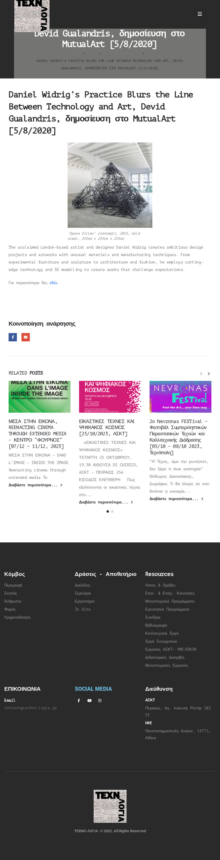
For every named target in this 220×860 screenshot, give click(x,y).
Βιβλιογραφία (156, 625)
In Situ (83, 609)
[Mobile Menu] (200, 14)
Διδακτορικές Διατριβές (164, 658)
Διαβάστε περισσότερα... (34, 485)
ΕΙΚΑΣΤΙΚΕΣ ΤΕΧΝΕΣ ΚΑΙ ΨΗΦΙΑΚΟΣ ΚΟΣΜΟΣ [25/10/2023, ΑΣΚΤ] (106, 428)
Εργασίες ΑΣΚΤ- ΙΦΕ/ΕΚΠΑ (171, 650)
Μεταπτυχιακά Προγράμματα (170, 601)
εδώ (53, 283)
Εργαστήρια (85, 601)
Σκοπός (10, 593)
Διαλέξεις (82, 585)
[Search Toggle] (184, 14)
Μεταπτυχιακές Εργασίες (166, 666)
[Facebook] (79, 700)
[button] (201, 373)
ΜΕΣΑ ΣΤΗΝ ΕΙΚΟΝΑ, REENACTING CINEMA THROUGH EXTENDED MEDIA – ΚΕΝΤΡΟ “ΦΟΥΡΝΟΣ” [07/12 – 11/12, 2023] (37, 434)
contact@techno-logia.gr (30, 708)
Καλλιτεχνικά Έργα (162, 633)
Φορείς (9, 609)
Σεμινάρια (83, 593)
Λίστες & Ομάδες (160, 585)
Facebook (13, 337)
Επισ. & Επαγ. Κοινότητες (170, 593)
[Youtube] (89, 700)
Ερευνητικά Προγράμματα (167, 609)
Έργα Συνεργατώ (160, 641)
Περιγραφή (13, 585)
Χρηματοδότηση (17, 617)
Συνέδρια (152, 617)
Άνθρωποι (12, 601)
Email (25, 337)
